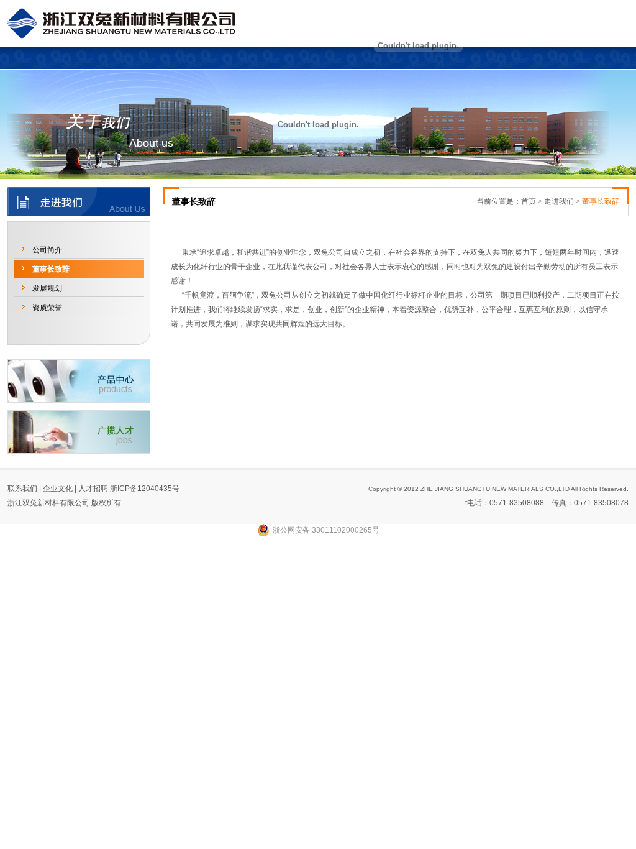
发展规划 (47, 288)
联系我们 (22, 488)
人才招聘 (93, 488)
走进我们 (559, 201)
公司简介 (47, 250)
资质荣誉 (47, 307)
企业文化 (58, 488)
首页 (528, 201)
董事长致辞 (51, 269)
